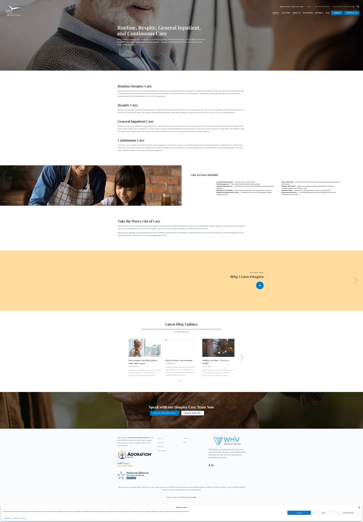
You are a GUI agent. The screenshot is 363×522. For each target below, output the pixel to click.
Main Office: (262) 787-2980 (291, 6)
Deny (323, 513)
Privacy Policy (16, 518)
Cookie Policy (7, 518)
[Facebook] (210, 465)
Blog (328, 13)
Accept (299, 513)
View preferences (348, 513)
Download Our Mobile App (343, 6)
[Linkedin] (212, 465)
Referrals (319, 13)
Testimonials (161, 451)
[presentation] (356, 281)
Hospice (276, 13)
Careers (337, 13)
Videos (185, 438)
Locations (285, 13)
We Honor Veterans (322, 6)
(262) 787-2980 (125, 465)
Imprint (23, 518)
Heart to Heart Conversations (179, 360)
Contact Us (352, 13)
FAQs (309, 6)
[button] (359, 507)
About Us (297, 13)
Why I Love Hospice (247, 276)
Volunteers (308, 13)
